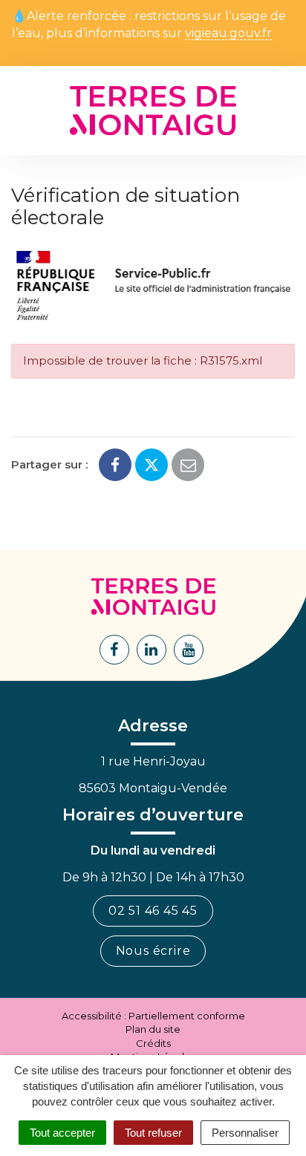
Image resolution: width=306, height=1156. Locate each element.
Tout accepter (62, 1132)
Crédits (153, 1043)
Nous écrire (153, 951)
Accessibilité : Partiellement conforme (153, 1016)
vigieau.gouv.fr (228, 33)
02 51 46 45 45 (153, 911)
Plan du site (153, 1029)
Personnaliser (245, 1132)
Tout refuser (153, 1132)
